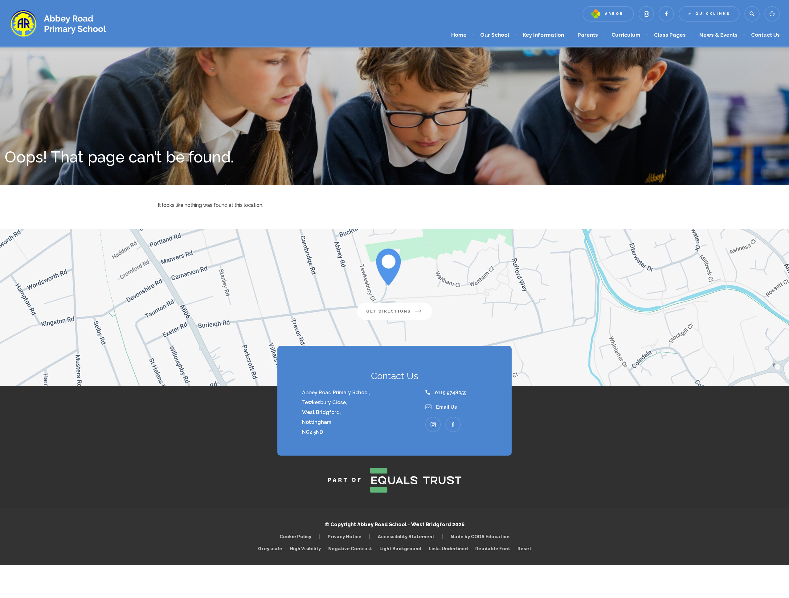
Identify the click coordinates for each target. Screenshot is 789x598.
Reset (524, 548)
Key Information (543, 35)
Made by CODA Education (482, 536)
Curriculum (625, 35)
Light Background (400, 548)
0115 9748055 (450, 392)
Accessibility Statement (406, 536)
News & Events (718, 35)
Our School (494, 35)
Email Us (446, 407)
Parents (588, 35)
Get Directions (399, 314)
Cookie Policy (295, 536)
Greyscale (270, 548)
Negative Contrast (350, 548)
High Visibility (305, 548)
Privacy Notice (345, 536)
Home (459, 35)
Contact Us (765, 35)
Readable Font (492, 548)
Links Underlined (448, 548)
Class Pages (670, 35)
